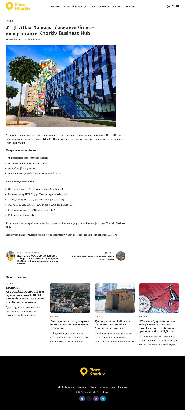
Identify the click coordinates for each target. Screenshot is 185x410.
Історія (103, 386)
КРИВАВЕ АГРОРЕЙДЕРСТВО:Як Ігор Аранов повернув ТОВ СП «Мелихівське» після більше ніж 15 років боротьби (25, 295)
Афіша (92, 386)
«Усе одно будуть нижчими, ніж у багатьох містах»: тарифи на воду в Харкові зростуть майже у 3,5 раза (157, 326)
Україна (122, 386)
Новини (81, 386)
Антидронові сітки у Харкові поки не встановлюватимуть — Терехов (69, 324)
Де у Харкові (66, 386)
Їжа (113, 386)
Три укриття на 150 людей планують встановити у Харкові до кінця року (113, 324)
